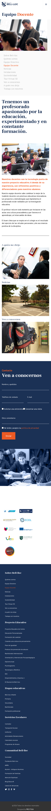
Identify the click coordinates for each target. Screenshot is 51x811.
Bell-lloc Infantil (10, 695)
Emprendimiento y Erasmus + (15, 678)
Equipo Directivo (11, 62)
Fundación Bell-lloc (11, 761)
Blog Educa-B (9, 781)
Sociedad (8, 757)
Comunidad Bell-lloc (16, 750)
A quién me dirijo (11, 85)
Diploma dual (9, 662)
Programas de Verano (12, 744)
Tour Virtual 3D (11, 78)
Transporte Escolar (11, 728)
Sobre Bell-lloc (11, 55)
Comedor (8, 724)
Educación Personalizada (13, 633)
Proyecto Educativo (15, 622)
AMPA (7, 765)
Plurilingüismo (10, 666)
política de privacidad (30, 428)
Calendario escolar (11, 740)
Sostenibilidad (10, 75)
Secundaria (9, 703)
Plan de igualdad (11, 645)
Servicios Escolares (16, 717)
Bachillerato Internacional (14, 653)
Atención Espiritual (11, 777)
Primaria (8, 699)
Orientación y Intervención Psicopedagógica (20, 657)
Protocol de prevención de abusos (16, 649)
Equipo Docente (11, 65)
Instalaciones (10, 72)
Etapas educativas (15, 688)
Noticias (7, 68)
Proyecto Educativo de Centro (15, 629)
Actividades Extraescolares (14, 736)
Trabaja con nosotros (13, 88)
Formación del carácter (13, 637)
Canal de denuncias (11, 786)
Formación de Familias (12, 773)
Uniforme (8, 732)
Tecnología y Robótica (12, 670)
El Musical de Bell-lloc (12, 682)
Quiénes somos (10, 58)
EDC (6, 674)
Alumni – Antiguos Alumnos (14, 769)
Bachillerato (9, 707)
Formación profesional (12, 711)
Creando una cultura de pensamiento (17, 641)
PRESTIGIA (30, 809)
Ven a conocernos (12, 82)
